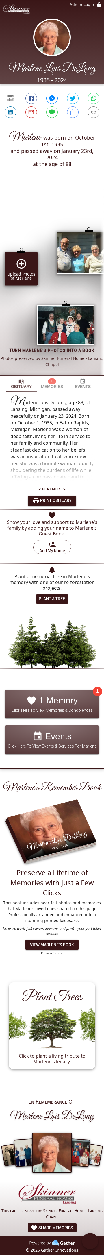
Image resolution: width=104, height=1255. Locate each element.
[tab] (21, 384)
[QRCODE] (10, 98)
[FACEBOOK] (31, 98)
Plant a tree (52, 598)
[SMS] (52, 112)
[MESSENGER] (52, 98)
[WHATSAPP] (93, 98)
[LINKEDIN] (10, 112)
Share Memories (55, 1228)
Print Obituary (55, 500)
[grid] (52, 283)
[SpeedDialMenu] (90, 1241)
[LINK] (93, 112)
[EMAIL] (31, 112)
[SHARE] (73, 112)
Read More (52, 489)
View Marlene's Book (52, 944)
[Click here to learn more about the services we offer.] (52, 1195)
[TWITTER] (73, 98)
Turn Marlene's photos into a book (52, 350)
